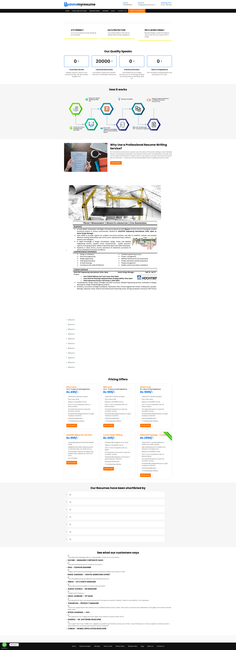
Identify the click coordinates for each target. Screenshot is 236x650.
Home (67, 11)
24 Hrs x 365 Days (166, 5)
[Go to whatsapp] (4, 644)
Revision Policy (132, 646)
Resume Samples (85, 646)
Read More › (116, 163)
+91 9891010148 (127, 5)
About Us (150, 646)
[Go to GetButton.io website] (4, 648)
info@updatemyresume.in (146, 5)
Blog (113, 11)
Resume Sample (95, 11)
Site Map (97, 646)
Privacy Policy (120, 646)
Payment (106, 11)
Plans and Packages (79, 11)
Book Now (72, 425)
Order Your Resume (137, 11)
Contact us (160, 646)
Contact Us (122, 11)
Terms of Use (108, 646)
